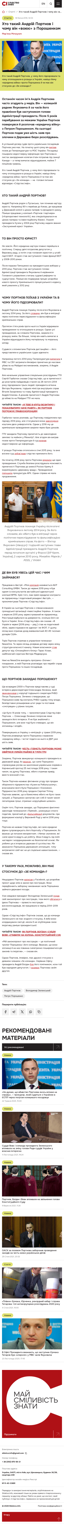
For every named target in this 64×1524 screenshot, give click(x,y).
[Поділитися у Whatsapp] (30, 1011)
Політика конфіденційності (50, 1506)
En (43, 3)
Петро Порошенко (13, 996)
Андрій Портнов (12, 990)
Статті (12, 11)
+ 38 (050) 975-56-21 (11, 1462)
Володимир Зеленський (38, 990)
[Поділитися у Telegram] (13, 1011)
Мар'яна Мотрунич (12, 33)
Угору (7, 1514)
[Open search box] (50, 4)
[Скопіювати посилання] (39, 1011)
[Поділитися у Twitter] (22, 1011)
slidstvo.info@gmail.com (13, 1453)
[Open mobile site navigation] (58, 4)
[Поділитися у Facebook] (5, 1011)
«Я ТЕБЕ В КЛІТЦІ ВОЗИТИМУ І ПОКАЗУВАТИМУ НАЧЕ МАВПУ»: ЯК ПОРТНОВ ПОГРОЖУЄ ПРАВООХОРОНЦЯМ (28, 408)
